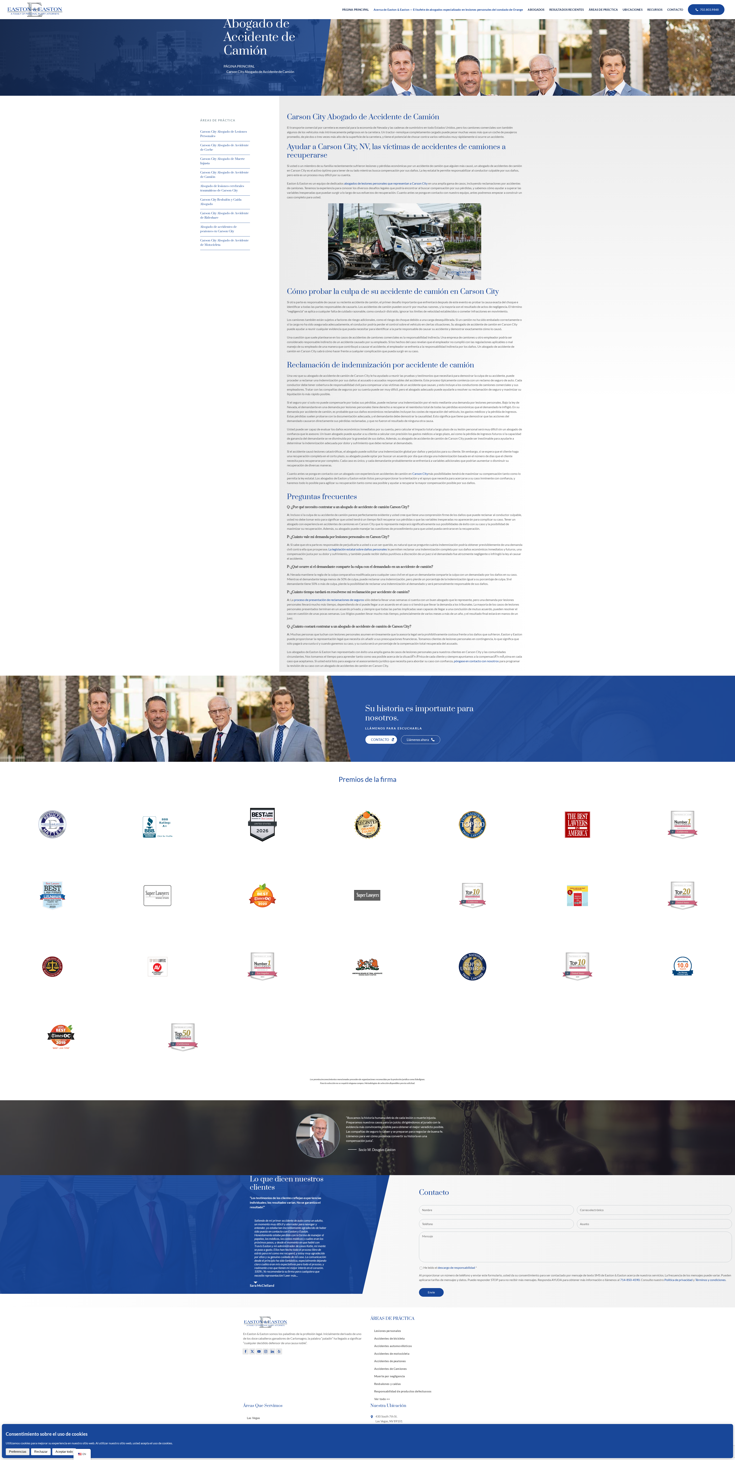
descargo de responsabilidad (456, 1267)
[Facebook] (246, 1351)
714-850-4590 (630, 1280)
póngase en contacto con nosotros (476, 661)
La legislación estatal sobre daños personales (357, 549)
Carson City (420, 473)
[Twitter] (252, 1351)
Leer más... (291, 1275)
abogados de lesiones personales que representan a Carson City (386, 183)
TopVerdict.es (718, 829)
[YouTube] (259, 1351)
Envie (431, 1292)
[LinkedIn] (272, 1351)
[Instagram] (266, 1351)
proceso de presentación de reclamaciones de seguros (328, 600)
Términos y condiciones (710, 1280)
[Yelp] (279, 1351)
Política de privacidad (678, 1280)
